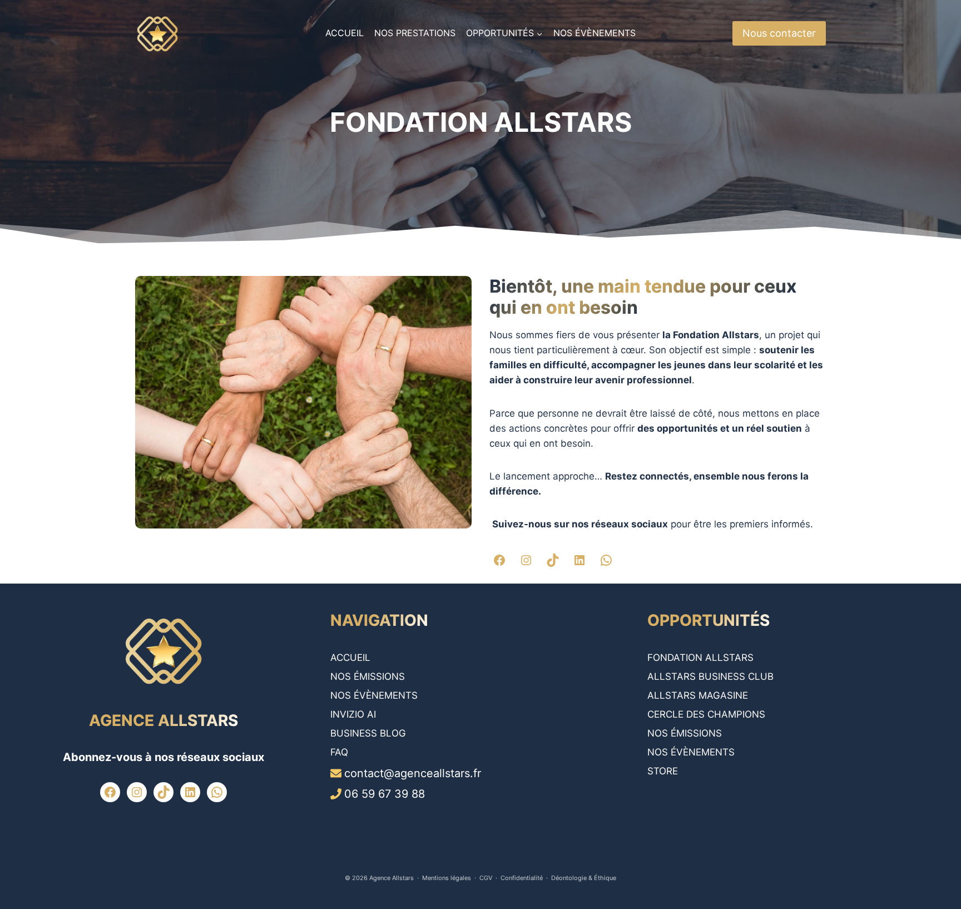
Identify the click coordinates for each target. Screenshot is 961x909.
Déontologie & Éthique (583, 878)
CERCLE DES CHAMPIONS (706, 714)
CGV (485, 878)
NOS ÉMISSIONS (367, 676)
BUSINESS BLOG (368, 733)
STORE (662, 771)
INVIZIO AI (353, 714)
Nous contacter (779, 33)
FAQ (339, 752)
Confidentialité (522, 878)
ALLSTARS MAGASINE (697, 695)
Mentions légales (446, 878)
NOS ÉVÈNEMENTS (594, 32)
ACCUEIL (344, 32)
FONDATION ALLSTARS (700, 657)
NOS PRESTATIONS (414, 32)
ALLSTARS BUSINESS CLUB (710, 676)
